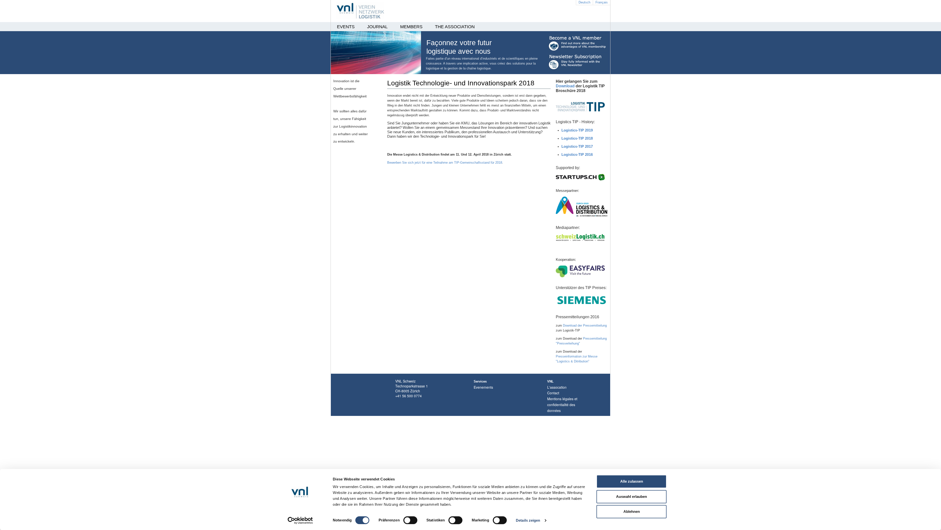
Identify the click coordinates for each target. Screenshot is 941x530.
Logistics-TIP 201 (576, 154)
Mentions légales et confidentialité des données (562, 404)
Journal (377, 26)
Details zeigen (528, 520)
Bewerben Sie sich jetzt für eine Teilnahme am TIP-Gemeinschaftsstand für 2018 (444, 162)
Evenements (483, 387)
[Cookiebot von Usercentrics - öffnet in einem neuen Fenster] (300, 520)
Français (601, 2)
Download (565, 86)
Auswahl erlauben (631, 496)
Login (558, 413)
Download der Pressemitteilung (585, 325)
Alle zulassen (631, 481)
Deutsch (584, 2)
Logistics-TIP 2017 (577, 146)
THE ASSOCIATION (455, 26)
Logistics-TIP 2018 (577, 138)
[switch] (410, 520)
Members (411, 26)
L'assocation (557, 387)
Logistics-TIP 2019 (577, 130)
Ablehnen (631, 511)
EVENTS (346, 26)
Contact (553, 392)
